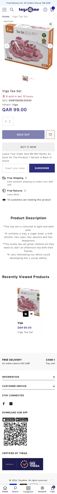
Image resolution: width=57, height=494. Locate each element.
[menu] (4, 9)
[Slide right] (50, 45)
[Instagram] (11, 403)
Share (50, 24)
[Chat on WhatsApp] (53, 476)
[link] (5, 489)
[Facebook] (3, 403)
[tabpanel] (28, 312)
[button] (12, 9)
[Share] (50, 24)
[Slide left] (6, 45)
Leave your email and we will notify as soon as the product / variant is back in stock (27, 157)
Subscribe (42, 168)
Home (5, 16)
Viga (15, 104)
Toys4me (22, 480)
